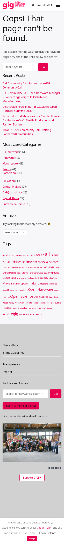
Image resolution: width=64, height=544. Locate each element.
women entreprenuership (30, 314)
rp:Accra (15, 308)
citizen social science (45, 262)
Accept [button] (32, 538)
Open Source (41, 296)
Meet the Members (48, 284)
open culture (21, 290)
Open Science (21, 296)
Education (9, 181)
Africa (40, 255)
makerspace (20, 283)
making (33, 283)
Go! (55, 394)
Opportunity (54, 297)
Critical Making (12, 186)
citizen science (22, 262)
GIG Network (11, 152)
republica (7, 307)
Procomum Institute (23, 303)
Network (12, 290)
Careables (7, 262)
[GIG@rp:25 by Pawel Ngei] (32, 442)
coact (5, 267)
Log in (49, 5)
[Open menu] (57, 5)
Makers (7, 283)
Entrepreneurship (14, 204)
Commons (29, 267)
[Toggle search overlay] (33, 5)
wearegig (10, 313)
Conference (10, 173)
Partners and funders (15, 383)
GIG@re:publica (12, 192)
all (47, 254)
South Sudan (46, 308)
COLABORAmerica (16, 267)
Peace (5, 303)
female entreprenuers (33, 273)
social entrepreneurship (30, 308)
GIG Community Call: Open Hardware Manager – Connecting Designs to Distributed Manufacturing (31, 97)
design (20, 273)
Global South (9, 277)
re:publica (56, 303)
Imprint (7, 372)
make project (40, 277)
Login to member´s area (20, 406)
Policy (11, 302)
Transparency (11, 364)
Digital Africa (11, 198)
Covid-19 (49, 267)
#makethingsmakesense (16, 255)
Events (7, 169)
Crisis (57, 267)
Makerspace (10, 163)
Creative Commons (35, 416)
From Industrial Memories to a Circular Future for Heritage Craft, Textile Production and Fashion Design (31, 120)
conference (39, 267)
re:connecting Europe (42, 303)
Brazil (54, 255)
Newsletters (10, 345)
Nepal (5, 290)
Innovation (9, 158)
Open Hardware (40, 289)
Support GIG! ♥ (32, 477)
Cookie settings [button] (47, 533)
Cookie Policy (44, 527)
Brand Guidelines (13, 353)
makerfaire (52, 278)
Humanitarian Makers (24, 278)
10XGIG (32, 255)
